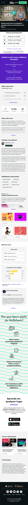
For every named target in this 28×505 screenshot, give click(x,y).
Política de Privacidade (7, 52)
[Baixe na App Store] (14, 419)
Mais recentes (5, 285)
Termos (23, 494)
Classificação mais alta (6, 284)
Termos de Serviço (20, 51)
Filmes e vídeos (6, 184)
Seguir (13, 142)
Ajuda (13, 494)
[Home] (12, 2)
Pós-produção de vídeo (7, 187)
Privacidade (18, 494)
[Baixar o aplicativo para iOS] (9, 486)
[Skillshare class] (9, 443)
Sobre (4, 494)
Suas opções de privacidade (13, 498)
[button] (2, 2)
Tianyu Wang (17, 235)
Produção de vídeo (15, 184)
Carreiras (9, 494)
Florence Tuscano (18, 221)
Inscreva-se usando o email (14, 48)
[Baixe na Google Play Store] (14, 424)
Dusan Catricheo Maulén (12, 290)
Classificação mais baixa (16, 284)
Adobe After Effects (6, 179)
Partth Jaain (4, 235)
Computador (16, 179)
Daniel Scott (9, 142)
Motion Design (5, 181)
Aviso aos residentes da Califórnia (14, 500)
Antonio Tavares (5, 221)
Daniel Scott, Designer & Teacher (8, 29)
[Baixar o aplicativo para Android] (19, 486)
